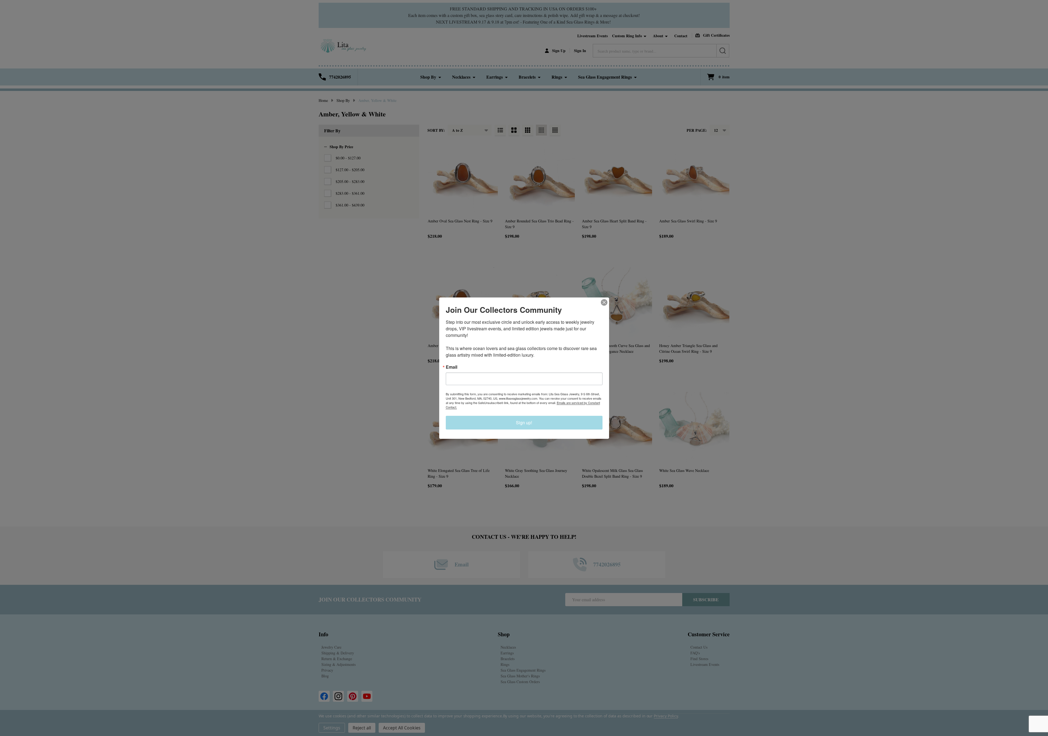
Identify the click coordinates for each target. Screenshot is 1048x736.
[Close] (604, 302)
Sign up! (524, 422)
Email (451, 367)
